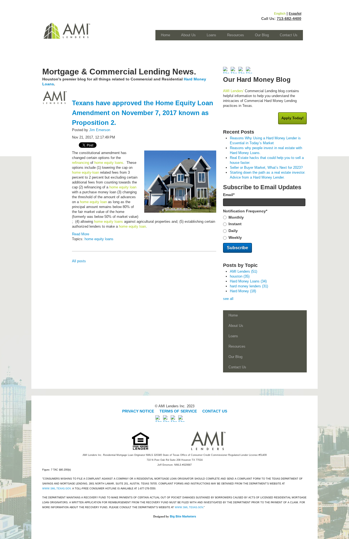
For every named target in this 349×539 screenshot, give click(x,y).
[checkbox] (265, 227)
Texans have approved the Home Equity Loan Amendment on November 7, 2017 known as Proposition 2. (142, 112)
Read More (80, 234)
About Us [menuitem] (188, 35)
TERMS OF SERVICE (178, 411)
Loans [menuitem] (211, 35)
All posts (79, 261)
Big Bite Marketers (183, 516)
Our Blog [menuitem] (262, 35)
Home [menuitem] (165, 35)
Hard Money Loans (248, 281)
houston (239, 276)
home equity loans (99, 239)
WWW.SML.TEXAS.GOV (56, 488)
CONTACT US (214, 411)
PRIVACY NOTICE (138, 411)
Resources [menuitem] (235, 35)
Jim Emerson (99, 130)
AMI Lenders (243, 271)
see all (228, 299)
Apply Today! (292, 118)
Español (295, 14)
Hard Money (243, 291)
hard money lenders (249, 286)
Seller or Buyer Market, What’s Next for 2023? (266, 167)
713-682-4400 (289, 18)
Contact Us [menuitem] (288, 35)
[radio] (265, 217)
